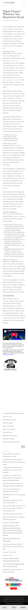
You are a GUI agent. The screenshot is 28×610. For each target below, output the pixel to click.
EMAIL (23, 607)
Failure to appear (8, 423)
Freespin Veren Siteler (9, 552)
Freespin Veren (7, 555)
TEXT (13, 607)
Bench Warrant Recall (9, 420)
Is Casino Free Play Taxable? (11, 523)
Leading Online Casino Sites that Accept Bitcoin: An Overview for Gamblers (12, 470)
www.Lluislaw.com (8, 354)
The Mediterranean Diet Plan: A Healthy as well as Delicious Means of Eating (14, 462)
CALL (4, 607)
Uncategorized (15, 20)
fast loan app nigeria (12, 61)
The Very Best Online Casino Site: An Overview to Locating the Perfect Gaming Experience (14, 508)
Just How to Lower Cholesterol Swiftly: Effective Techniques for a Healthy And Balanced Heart (13, 478)
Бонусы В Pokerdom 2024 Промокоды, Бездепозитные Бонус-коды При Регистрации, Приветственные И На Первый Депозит (12, 530)
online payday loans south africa (12, 80)
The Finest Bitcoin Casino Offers (12, 514)
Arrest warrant (7, 417)
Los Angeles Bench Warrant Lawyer (13, 413)
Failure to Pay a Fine (9, 429)
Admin (5, 20)
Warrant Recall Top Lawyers (11, 442)
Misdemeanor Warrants (10, 436)
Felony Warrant (7, 432)
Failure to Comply (8, 426)
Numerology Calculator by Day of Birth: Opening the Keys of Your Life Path (14, 546)
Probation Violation (9, 439)
